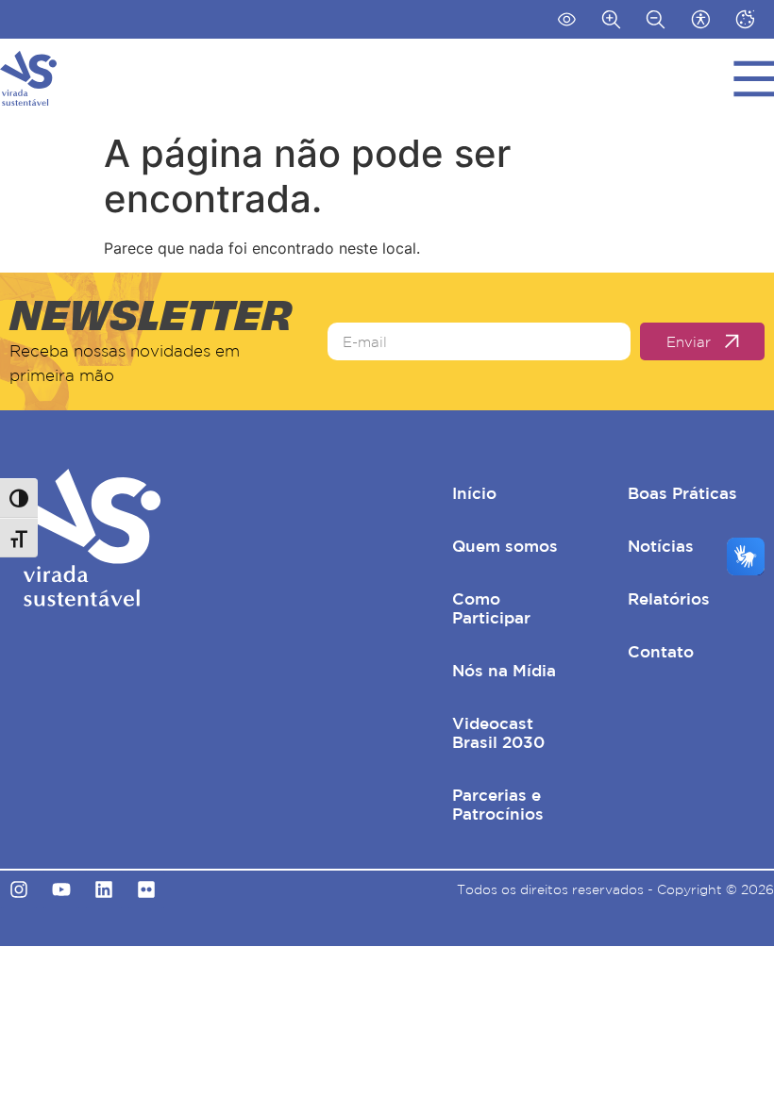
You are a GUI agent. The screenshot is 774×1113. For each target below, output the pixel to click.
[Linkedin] (104, 889)
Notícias (661, 546)
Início (474, 493)
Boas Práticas (682, 493)
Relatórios (669, 598)
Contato (661, 651)
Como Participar (491, 608)
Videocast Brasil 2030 (498, 732)
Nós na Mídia (504, 670)
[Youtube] (61, 889)
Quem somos (505, 546)
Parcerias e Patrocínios (498, 804)
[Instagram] (19, 889)
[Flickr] (146, 889)
